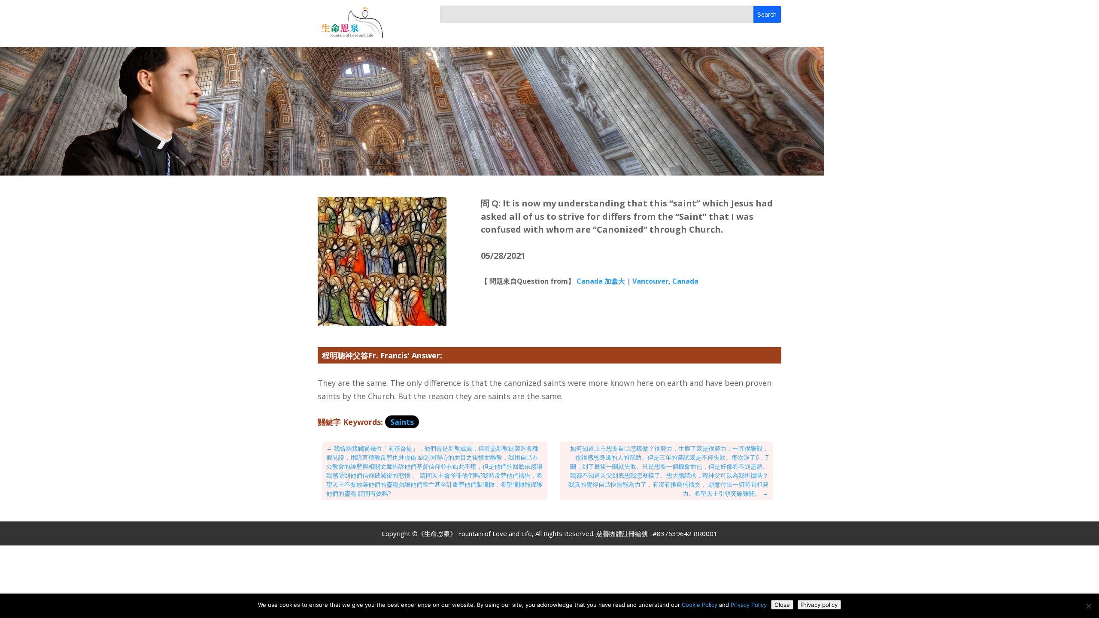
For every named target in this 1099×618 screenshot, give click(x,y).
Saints (402, 422)
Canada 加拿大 (601, 281)
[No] (1088, 606)
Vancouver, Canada (665, 281)
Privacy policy (819, 604)
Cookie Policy (699, 604)
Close (782, 604)
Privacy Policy (749, 604)
